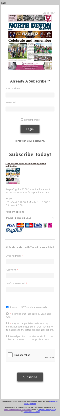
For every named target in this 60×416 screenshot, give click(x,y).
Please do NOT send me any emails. (29, 307)
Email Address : (13, 88)
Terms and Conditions (32, 412)
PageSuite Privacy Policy (47, 410)
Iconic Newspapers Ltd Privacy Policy (18, 410)
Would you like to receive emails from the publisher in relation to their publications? (29, 338)
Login (30, 129)
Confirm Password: (16, 283)
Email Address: (14, 255)
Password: (12, 269)
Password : (11, 102)
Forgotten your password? (30, 140)
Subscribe (30, 377)
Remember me (32, 119)
